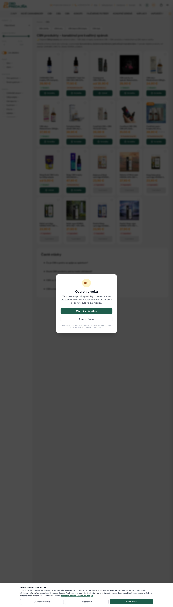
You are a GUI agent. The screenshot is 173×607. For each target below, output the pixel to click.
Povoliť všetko (131, 602)
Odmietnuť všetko (42, 602)
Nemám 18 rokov (86, 319)
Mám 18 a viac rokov (86, 310)
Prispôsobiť (87, 602)
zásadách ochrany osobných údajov (77, 595)
